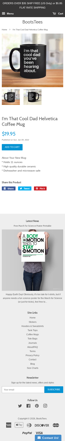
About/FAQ (32, 347)
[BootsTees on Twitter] (20, 406)
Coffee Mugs (32, 334)
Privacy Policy (32, 355)
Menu (10, 13)
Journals (32, 343)
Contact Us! (50, 437)
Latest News (32, 221)
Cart (60, 13)
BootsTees (32, 22)
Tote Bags (32, 338)
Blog (32, 364)
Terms (33, 351)
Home (4, 30)
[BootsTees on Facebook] (28, 406)
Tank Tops (33, 330)
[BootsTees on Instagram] (45, 406)
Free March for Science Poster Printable (32, 226)
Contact (32, 359)
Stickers (32, 322)
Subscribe (53, 389)
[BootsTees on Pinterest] (37, 406)
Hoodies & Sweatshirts (32, 326)
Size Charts (32, 368)
